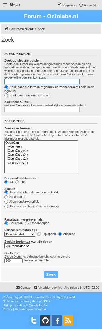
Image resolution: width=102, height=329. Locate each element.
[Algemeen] (41, 147)
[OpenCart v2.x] (41, 159)
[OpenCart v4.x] (41, 151)
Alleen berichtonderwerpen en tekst (33, 192)
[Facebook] (57, 320)
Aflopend (69, 234)
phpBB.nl (45, 301)
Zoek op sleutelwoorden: (23, 60)
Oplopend (49, 234)
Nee (23, 181)
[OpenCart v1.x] (41, 163)
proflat (14, 305)
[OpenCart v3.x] (41, 155)
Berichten (16, 223)
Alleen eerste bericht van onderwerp (34, 206)
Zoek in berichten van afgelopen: (29, 241)
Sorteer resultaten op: (20, 230)
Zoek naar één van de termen (29, 95)
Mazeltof (34, 305)
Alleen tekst (17, 196)
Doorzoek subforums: (20, 178)
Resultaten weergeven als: (24, 219)
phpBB (23, 297)
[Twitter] (34, 320)
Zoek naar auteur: (17, 102)
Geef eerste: (13, 253)
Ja (11, 181)
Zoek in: (10, 188)
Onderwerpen (39, 223)
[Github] (45, 320)
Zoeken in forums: (18, 128)
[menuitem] (14, 5)
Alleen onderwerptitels (24, 201)
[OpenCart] (41, 143)
